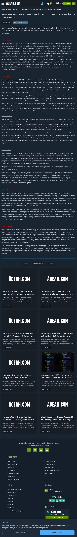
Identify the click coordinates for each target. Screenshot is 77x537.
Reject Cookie (20, 533)
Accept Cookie (57, 533)
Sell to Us (10, 505)
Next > (51, 264)
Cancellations (12, 495)
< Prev (26, 264)
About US (10, 498)
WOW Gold (11, 461)
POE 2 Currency (50, 473)
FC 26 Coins (11, 470)
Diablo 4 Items (49, 467)
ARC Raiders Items (13, 480)
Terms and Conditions (15, 489)
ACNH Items (11, 477)
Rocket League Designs (15, 511)
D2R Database (12, 508)
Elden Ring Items (50, 464)
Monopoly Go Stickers (52, 470)
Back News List (38, 264)
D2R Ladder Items (13, 473)
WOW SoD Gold (13, 464)
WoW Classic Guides (20, 23)
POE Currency (12, 467)
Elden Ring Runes (50, 461)
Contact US (11, 502)
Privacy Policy (12, 492)
